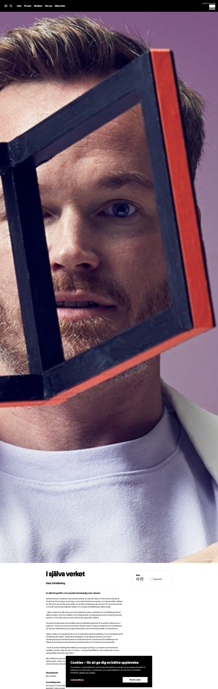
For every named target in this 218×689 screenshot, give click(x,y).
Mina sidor (60, 5)
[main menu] (6, 6)
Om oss (48, 5)
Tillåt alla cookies (135, 680)
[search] (11, 6)
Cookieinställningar (77, 680)
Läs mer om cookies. (87, 673)
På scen (27, 5)
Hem (19, 5)
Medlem (38, 5)
